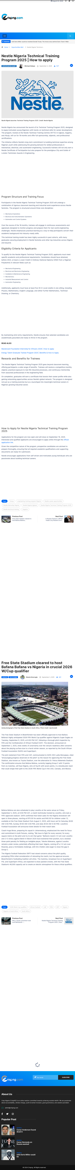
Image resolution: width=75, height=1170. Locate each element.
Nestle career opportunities (53, 501)
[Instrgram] (73, 1)
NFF (57, 907)
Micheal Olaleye (30, 66)
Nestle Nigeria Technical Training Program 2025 (56, 505)
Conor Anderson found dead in (26, 1131)
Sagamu (25, 509)
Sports (4, 677)
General (19, 1128)
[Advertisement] (50, 18)
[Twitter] (69, 1)
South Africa (26, 911)
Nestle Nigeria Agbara (30, 505)
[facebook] (65, 1)
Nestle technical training (11, 509)
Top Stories (13, 677)
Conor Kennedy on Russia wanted (24, 1143)
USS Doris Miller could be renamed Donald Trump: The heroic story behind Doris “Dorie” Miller (40, 41)
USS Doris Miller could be (26, 1156)
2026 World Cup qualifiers (18, 907)
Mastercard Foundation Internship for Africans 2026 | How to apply (27, 349)
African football (35, 907)
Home (6, 47)
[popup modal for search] (70, 35)
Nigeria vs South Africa (10, 911)
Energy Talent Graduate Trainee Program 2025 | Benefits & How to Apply (30, 353)
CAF (45, 907)
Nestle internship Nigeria (11, 505)
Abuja (12, 501)
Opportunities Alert (17, 47)
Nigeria (65, 907)
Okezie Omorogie (32, 677)
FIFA (51, 907)
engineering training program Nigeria (29, 501)
